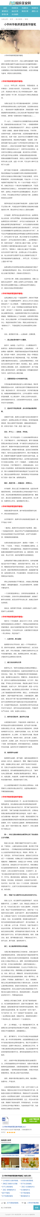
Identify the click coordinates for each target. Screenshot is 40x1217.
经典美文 (15, 8)
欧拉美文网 (18, 1214)
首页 (5, 8)
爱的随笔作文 (25, 1196)
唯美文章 (25, 11)
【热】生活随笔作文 (28, 1187)
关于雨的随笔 (25, 1193)
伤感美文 (25, 8)
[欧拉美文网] (20, 3)
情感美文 (35, 8)
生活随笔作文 (25, 1190)
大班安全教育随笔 (27, 1180)
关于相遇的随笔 (7, 1196)
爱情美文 (5, 11)
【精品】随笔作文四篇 (9, 1183)
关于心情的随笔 (7, 1187)
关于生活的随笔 (26, 1183)
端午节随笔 (6, 1193)
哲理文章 (5, 14)
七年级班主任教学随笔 (10, 1180)
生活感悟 (15, 14)
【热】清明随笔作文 (9, 1190)
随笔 (26, 19)
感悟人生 (35, 11)
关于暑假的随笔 (12, 1203)
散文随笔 (19, 19)
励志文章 (15, 11)
